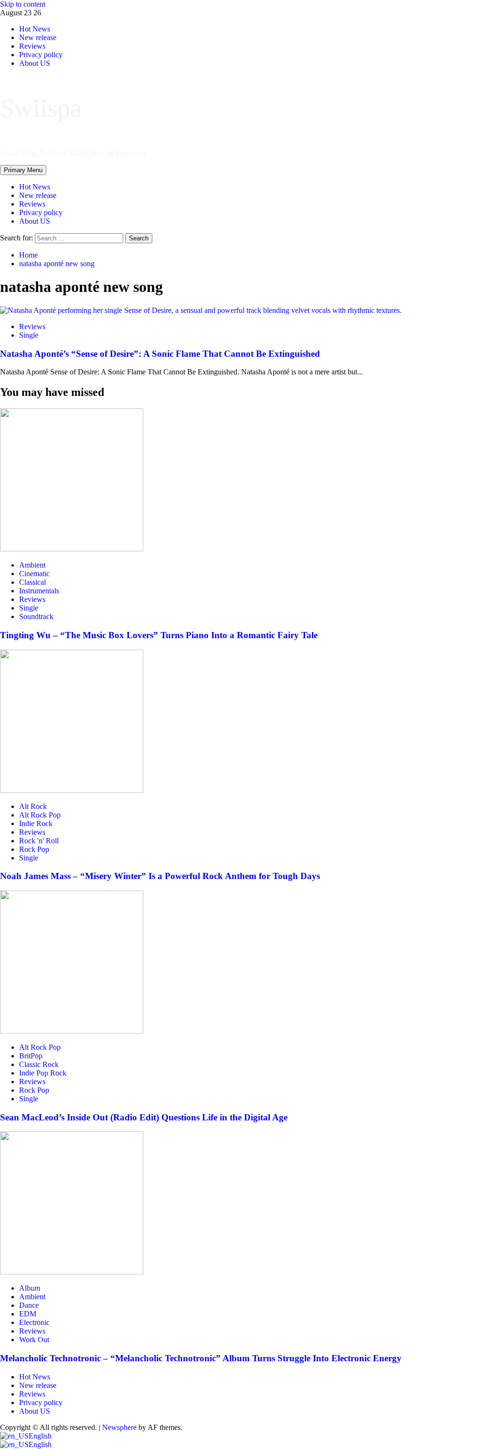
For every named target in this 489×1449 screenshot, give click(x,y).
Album (29, 1288)
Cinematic (34, 573)
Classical (32, 582)
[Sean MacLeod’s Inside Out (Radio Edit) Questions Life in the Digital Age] (71, 1031)
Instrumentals (39, 591)
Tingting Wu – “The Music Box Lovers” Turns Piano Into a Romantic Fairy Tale (159, 635)
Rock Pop (34, 849)
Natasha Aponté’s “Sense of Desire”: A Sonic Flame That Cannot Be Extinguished (160, 354)
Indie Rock (36, 823)
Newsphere (119, 1427)
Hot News (34, 187)
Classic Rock (39, 1064)
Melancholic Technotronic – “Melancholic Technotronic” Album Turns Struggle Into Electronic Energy (201, 1358)
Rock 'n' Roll (39, 841)
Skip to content (22, 4)
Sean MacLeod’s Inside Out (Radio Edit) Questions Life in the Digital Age (143, 1117)
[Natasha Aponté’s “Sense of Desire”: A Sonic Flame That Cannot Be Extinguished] (201, 310)
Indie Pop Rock (42, 1073)
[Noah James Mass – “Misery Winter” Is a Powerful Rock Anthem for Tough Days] (71, 790)
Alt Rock (33, 806)
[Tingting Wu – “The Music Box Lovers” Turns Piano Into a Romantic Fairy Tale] (71, 549)
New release (37, 195)
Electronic (34, 1322)
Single (28, 335)
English (40, 1436)
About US (34, 221)
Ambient (32, 565)
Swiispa (41, 108)
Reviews (32, 204)
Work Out (34, 1339)
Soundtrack (36, 616)
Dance (29, 1305)
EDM (27, 1314)
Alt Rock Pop (40, 815)
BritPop (31, 1056)
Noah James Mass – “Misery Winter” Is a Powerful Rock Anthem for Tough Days (160, 876)
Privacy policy (41, 212)
